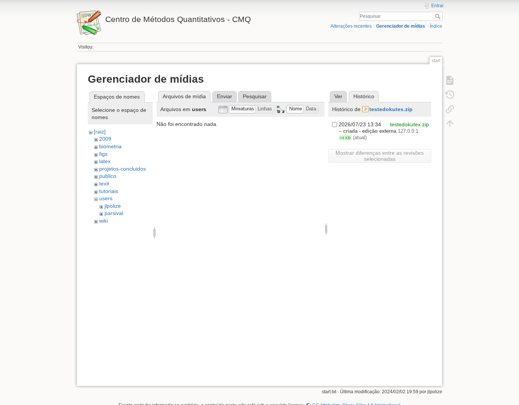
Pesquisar (438, 16)
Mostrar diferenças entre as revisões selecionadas (379, 156)
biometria (110, 146)
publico (107, 176)
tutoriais (108, 191)
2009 (105, 139)
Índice (436, 26)
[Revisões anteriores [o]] (450, 95)
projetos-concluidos (122, 169)
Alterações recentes (351, 26)
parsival (113, 213)
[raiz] (100, 132)
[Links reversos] (450, 109)
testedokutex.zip (391, 109)
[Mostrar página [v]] (450, 80)
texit (104, 184)
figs (103, 154)
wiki (103, 221)
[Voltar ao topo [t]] (450, 123)
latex (105, 161)
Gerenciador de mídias (400, 26)
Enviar (224, 96)
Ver (338, 96)
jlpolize (112, 206)
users (105, 198)
